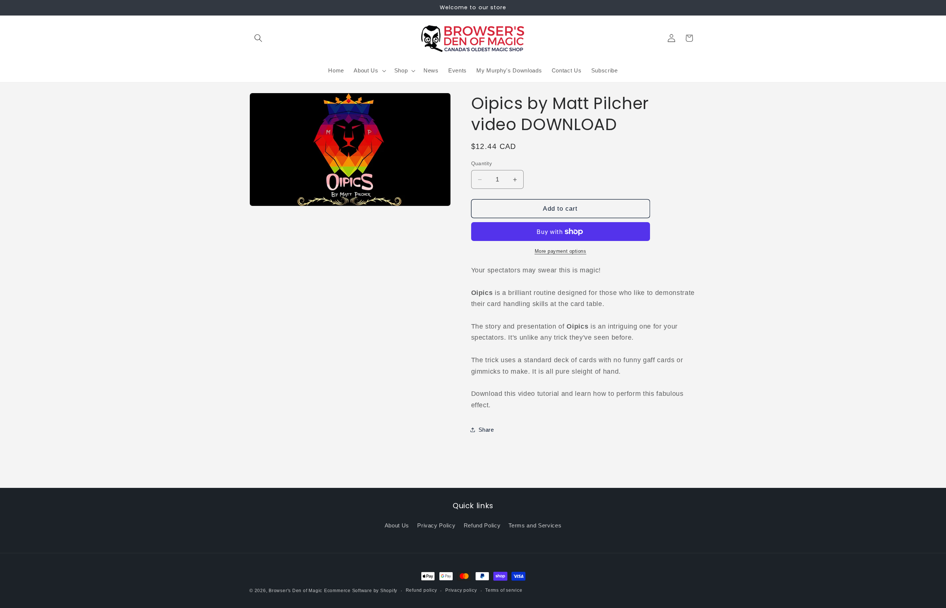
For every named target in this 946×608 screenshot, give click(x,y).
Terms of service (503, 590)
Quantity (481, 163)
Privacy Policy (436, 525)
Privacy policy (461, 590)
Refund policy (421, 590)
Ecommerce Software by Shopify (360, 590)
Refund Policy (482, 525)
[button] (258, 38)
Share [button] (486, 430)
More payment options (560, 251)
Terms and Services (534, 525)
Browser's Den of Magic (295, 590)
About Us (397, 525)
